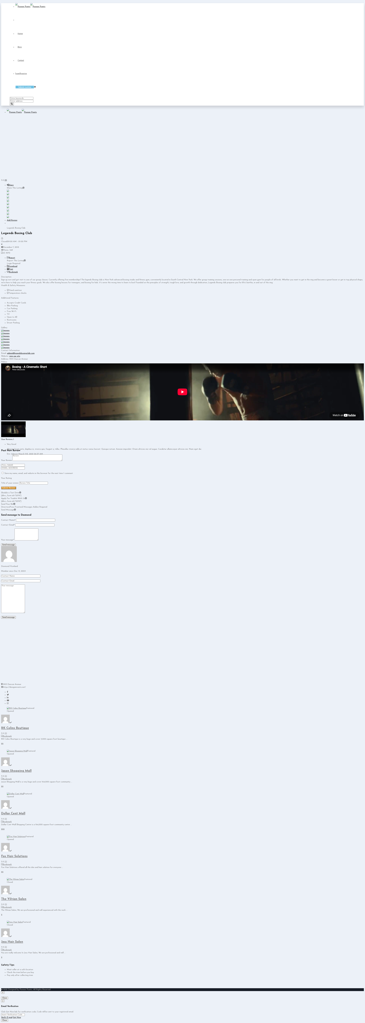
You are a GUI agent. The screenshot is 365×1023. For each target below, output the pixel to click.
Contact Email (8, 525)
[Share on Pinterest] (8, 208)
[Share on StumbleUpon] (8, 214)
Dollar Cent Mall (13, 813)
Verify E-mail (6, 1017)
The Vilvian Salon (13, 899)
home (20, 33)
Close (4, 998)
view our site (14, 356)
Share (11, 185)
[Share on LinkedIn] (8, 198)
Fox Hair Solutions (14, 856)
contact (21, 60)
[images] (5, 330)
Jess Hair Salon (12, 941)
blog (20, 47)
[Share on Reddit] (8, 204)
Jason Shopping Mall (16, 770)
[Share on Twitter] (8, 194)
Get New (17, 1017)
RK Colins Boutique (15, 728)
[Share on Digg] (8, 201)
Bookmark (13, 272)
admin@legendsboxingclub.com (21, 353)
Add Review (12, 220)
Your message (7, 540)
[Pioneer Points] (30, 7)
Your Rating (6, 478)
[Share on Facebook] (8, 191)
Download (12, 266)
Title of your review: (10, 483)
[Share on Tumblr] (8, 211)
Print (11, 269)
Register (23, 74)
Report (12, 258)
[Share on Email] (8, 217)
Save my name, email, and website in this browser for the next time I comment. (39, 473)
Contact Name (8, 520)
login (17, 74)
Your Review (6, 460)
